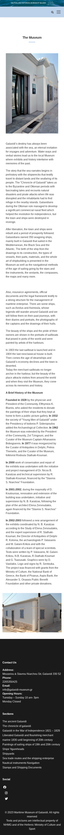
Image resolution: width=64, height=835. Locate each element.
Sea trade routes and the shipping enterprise (28, 758)
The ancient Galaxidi (14, 721)
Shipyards (8, 753)
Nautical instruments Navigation (21, 762)
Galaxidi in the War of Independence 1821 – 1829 (31, 730)
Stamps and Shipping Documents (22, 767)
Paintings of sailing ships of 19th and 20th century (31, 744)
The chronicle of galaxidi (16, 726)
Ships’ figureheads (13, 749)
